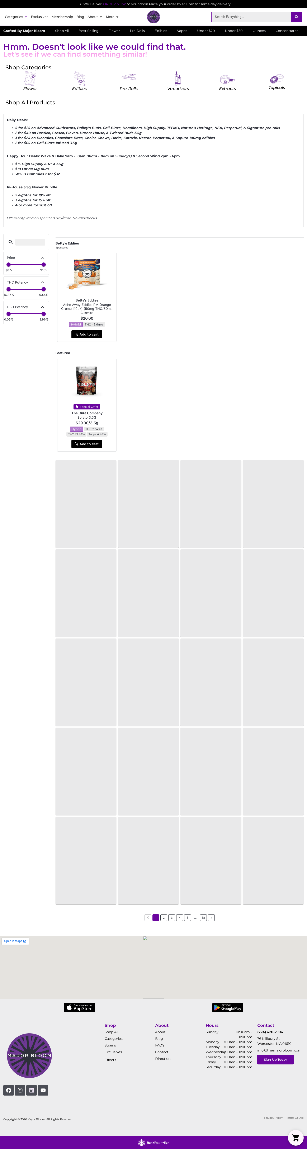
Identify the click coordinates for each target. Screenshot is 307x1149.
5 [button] (188, 917)
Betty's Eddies (87, 300)
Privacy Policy (273, 1117)
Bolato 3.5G (86, 417)
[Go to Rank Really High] (153, 1142)
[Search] (296, 17)
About (93, 17)
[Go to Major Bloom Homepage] (153, 16)
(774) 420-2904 (270, 1032)
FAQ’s (159, 1045)
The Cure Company (87, 413)
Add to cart (89, 334)
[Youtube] (43, 1090)
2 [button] (164, 917)
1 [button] (156, 917)
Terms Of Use (295, 1117)
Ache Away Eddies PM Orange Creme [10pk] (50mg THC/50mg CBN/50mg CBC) (87, 309)
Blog (80, 17)
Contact (162, 1052)
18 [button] (203, 917)
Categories (14, 17)
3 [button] (172, 917)
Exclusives (39, 17)
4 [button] (180, 917)
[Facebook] (8, 1090)
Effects (110, 1060)
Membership (62, 17)
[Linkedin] (31, 1090)
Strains (110, 1045)
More (110, 17)
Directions (163, 1059)
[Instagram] (20, 1090)
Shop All (111, 1032)
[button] (10, 242)
